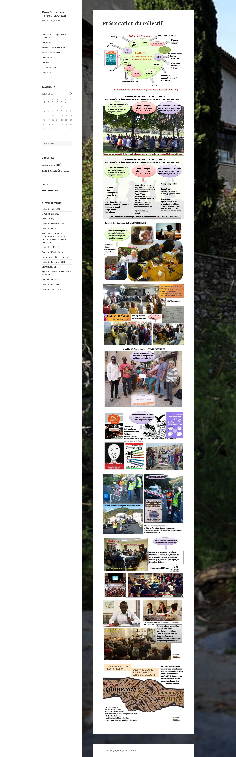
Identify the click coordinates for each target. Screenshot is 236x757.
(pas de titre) (48, 218)
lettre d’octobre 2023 (52, 209)
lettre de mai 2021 (50, 284)
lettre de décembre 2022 (53, 223)
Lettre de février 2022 (52, 252)
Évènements (47, 57)
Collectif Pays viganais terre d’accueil (55, 36)
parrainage (51, 170)
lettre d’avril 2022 (50, 247)
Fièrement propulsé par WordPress (119, 750)
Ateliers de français (51, 52)
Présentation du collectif (54, 47)
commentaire (46, 165)
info (59, 164)
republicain (65, 171)
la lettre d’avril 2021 (51, 289)
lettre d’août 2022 (50, 228)
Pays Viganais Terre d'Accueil (54, 14)
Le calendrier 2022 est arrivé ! (56, 257)
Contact (45, 62)
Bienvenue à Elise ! (50, 267)
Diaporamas (47, 72)
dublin (53, 165)
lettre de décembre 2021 (53, 262)
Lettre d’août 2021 (50, 279)
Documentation (49, 67)
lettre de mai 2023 (50, 213)
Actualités (46, 42)
